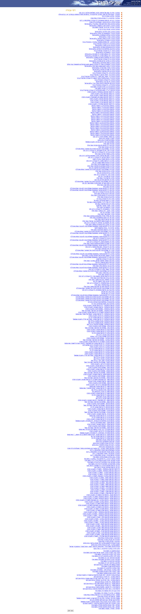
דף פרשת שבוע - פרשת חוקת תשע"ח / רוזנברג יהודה (103, 503)
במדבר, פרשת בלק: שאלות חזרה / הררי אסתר (105, 336)
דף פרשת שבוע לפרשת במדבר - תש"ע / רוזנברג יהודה (102, 519)
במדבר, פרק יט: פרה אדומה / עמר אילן (107, 248)
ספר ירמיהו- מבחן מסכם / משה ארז (108, 573)
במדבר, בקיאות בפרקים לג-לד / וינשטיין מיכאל (105, 133)
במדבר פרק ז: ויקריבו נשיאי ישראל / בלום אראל (105, 38)
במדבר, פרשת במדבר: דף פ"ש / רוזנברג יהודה (105, 347)
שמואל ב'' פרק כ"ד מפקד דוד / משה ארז (107, 593)
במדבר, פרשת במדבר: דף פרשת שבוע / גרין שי (104, 348)
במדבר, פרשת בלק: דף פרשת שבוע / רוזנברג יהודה (103, 329)
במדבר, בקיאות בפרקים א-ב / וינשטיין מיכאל (105, 105)
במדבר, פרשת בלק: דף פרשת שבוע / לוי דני (106, 333)
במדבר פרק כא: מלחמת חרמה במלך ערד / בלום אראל (102, 83)
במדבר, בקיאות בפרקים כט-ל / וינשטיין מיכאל (105, 130)
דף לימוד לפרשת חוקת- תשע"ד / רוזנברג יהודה (105, 479)
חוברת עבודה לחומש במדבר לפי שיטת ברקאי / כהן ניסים (101, 543)
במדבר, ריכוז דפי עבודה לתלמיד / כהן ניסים (106, 445)
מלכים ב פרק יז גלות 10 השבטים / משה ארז (106, 559)
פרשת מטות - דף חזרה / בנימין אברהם (107, 582)
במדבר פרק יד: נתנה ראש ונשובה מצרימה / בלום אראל (102, 66)
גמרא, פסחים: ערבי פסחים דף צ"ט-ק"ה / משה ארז (103, 462)
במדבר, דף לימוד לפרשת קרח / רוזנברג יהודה (105, 102)
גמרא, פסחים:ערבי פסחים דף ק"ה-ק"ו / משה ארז (104, 464)
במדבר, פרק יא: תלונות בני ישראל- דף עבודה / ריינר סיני (102, 223)
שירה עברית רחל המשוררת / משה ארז (107, 591)
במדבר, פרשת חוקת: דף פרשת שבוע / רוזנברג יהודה (103, 366)
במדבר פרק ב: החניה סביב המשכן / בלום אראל (104, 25)
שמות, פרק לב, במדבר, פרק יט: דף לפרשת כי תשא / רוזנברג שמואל (98, 598)
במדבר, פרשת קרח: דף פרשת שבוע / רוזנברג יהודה (103, 419)
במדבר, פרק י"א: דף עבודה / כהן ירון (108, 198)
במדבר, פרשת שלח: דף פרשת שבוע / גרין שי (105, 436)
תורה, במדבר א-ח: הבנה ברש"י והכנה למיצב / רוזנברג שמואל (100, 601)
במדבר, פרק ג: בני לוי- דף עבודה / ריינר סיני (106, 152)
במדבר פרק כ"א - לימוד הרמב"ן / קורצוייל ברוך (105, 74)
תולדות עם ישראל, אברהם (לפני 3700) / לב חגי (105, 600)
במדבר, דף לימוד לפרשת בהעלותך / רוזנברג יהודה (103, 92)
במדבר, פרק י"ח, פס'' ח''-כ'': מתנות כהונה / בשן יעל (103, 202)
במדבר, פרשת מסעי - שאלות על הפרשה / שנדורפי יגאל (102, 378)
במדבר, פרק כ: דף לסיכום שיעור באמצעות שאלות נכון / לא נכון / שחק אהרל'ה (95, 254)
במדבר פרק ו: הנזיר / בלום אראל (109, 37)
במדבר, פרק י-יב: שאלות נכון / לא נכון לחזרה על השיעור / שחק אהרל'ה (97, 250)
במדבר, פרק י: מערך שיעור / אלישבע (108, 205)
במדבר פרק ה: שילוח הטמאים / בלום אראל (106, 35)
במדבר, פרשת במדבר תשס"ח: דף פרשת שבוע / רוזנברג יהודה (99, 341)
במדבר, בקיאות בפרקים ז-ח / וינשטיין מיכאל (106, 111)
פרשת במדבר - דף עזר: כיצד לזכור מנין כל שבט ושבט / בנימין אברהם (98, 578)
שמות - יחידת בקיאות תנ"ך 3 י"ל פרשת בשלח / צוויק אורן (102, 595)
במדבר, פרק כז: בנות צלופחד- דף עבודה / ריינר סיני (103, 283)
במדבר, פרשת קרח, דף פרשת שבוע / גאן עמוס (104, 415)
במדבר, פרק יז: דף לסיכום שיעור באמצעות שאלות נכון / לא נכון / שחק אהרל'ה (95, 236)
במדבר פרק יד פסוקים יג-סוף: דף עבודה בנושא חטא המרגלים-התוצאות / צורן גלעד (93, 64)
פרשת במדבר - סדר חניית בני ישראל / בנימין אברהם (103, 580)
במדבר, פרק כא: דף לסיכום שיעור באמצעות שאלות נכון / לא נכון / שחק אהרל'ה (95, 257)
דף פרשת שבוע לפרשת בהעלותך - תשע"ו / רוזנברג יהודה (101, 515)
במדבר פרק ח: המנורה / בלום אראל (108, 40)
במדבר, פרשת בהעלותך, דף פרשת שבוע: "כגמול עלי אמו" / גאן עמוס (98, 314)
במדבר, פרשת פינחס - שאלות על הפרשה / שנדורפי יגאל (102, 405)
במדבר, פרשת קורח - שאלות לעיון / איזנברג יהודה (104, 410)
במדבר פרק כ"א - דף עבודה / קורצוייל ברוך (106, 73)
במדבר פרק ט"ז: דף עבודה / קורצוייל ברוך (106, 43)
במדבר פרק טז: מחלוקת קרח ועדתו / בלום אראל (104, 49)
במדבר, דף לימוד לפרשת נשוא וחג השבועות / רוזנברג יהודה (101, 97)
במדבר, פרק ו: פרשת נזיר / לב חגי (109, 176)
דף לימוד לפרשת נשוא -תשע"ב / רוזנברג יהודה (105, 486)
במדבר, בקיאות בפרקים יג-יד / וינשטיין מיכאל (105, 118)
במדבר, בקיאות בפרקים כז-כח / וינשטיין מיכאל (105, 128)
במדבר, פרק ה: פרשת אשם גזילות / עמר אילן (105, 164)
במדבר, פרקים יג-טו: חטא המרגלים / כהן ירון (106, 304)
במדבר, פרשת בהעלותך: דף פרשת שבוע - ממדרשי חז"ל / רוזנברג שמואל (96, 319)
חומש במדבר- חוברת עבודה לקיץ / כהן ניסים (105, 545)
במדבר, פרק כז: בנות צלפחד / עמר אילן (107, 285)
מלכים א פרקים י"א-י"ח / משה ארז (109, 558)
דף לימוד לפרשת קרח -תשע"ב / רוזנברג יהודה (105, 489)
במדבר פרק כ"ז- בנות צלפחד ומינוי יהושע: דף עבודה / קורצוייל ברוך (98, 78)
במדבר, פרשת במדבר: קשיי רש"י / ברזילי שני (105, 360)
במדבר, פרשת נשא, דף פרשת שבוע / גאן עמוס (105, 386)
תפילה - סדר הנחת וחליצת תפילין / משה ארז (105, 605)
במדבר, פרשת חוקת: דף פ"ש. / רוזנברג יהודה (105, 364)
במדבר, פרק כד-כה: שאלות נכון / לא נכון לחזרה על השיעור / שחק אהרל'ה (97, 271)
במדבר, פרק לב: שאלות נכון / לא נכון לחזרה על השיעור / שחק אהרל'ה (98, 298)
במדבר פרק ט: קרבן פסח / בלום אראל (107, 45)
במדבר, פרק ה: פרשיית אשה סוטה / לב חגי (106, 162)
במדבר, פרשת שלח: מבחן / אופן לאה (108, 440)
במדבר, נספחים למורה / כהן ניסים (109, 140)
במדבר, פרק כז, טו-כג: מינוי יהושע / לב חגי (106, 281)
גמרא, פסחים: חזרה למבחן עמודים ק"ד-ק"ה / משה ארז (102, 460)
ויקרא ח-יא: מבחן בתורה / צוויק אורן (108, 539)
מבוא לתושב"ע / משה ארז (111, 551)
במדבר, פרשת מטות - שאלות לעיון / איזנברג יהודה (104, 371)
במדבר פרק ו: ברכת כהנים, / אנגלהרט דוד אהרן (104, 22)
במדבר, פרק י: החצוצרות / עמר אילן (108, 207)
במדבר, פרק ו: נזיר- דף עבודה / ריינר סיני (107, 174)
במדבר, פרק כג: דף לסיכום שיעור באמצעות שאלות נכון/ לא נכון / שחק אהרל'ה (95, 267)
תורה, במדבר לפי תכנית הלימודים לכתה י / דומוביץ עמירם (101, 603)
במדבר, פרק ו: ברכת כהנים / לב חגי (108, 173)
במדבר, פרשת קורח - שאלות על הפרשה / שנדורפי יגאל (102, 412)
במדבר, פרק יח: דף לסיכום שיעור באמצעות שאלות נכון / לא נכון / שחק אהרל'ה (95, 240)
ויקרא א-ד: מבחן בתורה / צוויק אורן (109, 538)
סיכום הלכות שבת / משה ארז (110, 566)
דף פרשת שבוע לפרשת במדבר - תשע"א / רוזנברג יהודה (102, 520)
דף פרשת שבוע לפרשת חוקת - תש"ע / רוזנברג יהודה (103, 524)
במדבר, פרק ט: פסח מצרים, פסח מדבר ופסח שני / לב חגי (101, 183)
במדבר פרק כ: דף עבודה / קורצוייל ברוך (107, 80)
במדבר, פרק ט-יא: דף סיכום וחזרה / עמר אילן (105, 195)
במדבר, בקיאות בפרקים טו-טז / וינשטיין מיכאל (105, 112)
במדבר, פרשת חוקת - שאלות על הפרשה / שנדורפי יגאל (102, 362)
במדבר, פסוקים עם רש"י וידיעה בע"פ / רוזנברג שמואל (102, 142)
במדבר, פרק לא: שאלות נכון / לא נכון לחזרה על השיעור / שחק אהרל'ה (98, 297)
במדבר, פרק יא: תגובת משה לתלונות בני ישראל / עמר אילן (101, 221)
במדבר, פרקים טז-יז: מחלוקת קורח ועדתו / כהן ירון (104, 302)
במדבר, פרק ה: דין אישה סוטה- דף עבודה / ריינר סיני (103, 161)
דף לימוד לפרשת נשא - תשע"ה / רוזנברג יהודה (105, 483)
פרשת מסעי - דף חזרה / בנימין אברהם (107, 585)
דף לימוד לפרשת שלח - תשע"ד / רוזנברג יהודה (105, 491)
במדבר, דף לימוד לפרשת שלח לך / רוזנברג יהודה (104, 104)
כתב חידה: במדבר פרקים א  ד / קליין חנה (107, 548)
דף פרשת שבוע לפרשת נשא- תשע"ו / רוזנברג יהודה (103, 529)
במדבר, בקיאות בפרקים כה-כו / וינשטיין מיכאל (105, 126)
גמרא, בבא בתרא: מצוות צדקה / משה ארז (106, 457)
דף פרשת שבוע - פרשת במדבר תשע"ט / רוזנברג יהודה (102, 502)
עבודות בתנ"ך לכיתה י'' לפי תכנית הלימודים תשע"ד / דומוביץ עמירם (98, 575)
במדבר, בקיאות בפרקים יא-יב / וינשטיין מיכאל (105, 116)
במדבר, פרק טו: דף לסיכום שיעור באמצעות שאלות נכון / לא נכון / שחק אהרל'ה (95, 188)
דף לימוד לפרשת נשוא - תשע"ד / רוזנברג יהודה (105, 484)
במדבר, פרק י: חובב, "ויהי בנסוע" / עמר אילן (106, 211)
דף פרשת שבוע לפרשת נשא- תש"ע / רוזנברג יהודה (103, 527)
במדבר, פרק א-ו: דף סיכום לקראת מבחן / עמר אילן (103, 145)
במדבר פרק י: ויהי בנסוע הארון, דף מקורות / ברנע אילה (102, 54)
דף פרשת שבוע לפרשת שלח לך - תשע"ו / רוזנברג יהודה (102, 536)
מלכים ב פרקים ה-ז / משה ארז (110, 561)
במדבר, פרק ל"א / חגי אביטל (110, 291)
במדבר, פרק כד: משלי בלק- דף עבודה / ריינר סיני (104, 269)
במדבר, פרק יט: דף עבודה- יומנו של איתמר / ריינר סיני (102, 247)
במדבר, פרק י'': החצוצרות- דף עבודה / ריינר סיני (104, 209)
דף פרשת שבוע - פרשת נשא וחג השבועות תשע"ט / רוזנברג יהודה (99, 505)
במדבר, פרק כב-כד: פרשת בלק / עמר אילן (106, 266)
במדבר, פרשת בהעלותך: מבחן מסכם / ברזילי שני (104, 321)
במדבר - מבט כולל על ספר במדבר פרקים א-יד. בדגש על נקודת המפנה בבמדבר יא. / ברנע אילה (89, 14)
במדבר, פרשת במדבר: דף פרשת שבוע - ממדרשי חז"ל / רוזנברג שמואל (97, 355)
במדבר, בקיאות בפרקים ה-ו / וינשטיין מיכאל (106, 109)
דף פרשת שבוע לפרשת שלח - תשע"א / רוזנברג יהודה (103, 534)
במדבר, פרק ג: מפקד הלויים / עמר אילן (107, 154)
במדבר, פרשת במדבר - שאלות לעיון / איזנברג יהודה (103, 338)
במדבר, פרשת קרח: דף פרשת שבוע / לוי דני (106, 417)
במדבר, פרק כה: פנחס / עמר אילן (109, 274)
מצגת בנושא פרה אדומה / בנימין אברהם (107, 564)
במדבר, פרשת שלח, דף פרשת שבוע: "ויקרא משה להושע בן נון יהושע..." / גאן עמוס (93, 434)
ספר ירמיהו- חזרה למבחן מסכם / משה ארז (106, 571)
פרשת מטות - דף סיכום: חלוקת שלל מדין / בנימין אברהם (102, 583)
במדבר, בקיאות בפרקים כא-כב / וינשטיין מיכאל (105, 123)
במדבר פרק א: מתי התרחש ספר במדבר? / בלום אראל (102, 24)
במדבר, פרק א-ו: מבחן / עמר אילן (109, 147)
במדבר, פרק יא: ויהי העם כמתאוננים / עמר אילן (105, 217)
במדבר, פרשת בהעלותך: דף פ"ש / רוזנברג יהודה (104, 316)
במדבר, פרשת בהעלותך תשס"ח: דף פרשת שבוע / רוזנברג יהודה (99, 312)
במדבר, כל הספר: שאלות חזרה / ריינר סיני (106, 136)
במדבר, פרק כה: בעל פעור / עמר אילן (108, 273)
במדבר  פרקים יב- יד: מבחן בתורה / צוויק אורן (105, 18)
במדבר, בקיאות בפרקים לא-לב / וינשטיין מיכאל (105, 131)
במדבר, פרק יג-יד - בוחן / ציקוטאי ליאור (107, 228)
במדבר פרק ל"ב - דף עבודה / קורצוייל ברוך (106, 85)
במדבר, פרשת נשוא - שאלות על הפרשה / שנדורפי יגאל (102, 402)
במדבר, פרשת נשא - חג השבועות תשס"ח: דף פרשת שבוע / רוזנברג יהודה (96, 379)
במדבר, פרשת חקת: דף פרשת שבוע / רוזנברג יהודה (103, 369)
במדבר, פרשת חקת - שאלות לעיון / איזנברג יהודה (104, 367)
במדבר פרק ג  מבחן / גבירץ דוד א (109, 29)
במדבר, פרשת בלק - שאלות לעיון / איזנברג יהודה (104, 326)
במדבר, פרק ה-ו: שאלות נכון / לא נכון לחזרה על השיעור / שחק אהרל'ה (98, 169)
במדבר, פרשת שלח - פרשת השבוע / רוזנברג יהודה (103, 424)
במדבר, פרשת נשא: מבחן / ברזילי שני (108, 398)
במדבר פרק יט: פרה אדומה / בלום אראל (107, 71)
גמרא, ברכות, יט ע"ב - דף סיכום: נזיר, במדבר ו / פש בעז (102, 458)
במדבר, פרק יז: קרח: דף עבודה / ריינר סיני (106, 238)
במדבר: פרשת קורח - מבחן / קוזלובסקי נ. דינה (105, 455)
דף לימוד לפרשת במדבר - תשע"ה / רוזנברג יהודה (104, 474)
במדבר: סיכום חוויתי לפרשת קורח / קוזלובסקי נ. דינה (103, 452)
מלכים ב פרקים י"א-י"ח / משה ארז (109, 563)
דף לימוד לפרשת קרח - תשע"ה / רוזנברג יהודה (105, 488)
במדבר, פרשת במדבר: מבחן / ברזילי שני (107, 357)
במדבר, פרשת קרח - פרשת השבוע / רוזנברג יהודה (103, 414)
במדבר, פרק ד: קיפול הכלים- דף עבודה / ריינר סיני (104, 157)
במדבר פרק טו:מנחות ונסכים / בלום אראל (106, 47)
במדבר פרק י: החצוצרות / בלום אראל (108, 52)
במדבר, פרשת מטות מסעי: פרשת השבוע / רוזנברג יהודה (101, 374)
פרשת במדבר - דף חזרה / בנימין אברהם (107, 576)
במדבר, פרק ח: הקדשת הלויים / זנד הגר (107, 180)
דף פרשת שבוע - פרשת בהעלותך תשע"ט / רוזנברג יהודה (102, 498)
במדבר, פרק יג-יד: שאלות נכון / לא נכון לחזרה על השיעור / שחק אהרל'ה (97, 231)
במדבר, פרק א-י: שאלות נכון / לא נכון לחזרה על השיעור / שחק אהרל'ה (98, 149)
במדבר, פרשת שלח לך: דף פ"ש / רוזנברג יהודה (104, 431)
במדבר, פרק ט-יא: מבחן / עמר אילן (108, 197)
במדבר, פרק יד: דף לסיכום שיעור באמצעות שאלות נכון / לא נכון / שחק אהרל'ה (95, 233)
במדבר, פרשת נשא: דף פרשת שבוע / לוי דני (106, 395)
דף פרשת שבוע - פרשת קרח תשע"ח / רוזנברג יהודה (103, 495)
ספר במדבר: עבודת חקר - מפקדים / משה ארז (105, 570)
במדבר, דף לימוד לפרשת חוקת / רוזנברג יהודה (105, 95)
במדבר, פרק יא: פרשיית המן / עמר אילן (107, 219)
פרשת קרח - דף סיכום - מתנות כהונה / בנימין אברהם (103, 587)
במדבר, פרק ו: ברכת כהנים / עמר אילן (108, 171)
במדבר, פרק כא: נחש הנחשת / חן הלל (107, 262)
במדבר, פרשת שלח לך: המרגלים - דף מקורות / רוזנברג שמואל (100, 433)
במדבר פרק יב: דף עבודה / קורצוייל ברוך (107, 59)
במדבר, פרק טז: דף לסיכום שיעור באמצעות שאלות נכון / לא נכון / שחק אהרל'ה (95, 190)
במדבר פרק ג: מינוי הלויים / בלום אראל (107, 31)
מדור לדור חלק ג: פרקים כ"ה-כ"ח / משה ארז (106, 556)
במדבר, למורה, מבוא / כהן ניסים (109, 138)
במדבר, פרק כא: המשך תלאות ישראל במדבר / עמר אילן (102, 260)
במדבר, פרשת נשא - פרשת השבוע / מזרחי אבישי (104, 381)
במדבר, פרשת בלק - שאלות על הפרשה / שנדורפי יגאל (102, 328)
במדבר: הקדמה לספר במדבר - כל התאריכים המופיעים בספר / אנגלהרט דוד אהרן (93, 448)
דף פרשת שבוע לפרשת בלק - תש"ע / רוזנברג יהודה (103, 517)
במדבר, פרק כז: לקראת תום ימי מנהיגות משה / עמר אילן (102, 286)
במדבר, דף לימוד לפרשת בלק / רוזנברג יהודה (105, 93)
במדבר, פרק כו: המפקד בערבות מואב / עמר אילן (104, 279)
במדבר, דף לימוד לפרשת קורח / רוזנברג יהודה (105, 100)
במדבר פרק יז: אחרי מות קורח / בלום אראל (106, 68)
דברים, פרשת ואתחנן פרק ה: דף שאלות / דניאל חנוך (103, 465)
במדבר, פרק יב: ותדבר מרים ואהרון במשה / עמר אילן (103, 224)
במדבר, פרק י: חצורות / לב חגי (110, 212)
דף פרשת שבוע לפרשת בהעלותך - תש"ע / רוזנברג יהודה (102, 512)
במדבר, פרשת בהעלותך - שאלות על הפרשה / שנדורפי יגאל (101, 310)
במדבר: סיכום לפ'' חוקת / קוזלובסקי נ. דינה (106, 453)
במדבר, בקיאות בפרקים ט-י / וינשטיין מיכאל (106, 114)
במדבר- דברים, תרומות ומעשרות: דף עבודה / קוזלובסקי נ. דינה (100, 20)
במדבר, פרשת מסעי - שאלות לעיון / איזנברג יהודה (104, 376)
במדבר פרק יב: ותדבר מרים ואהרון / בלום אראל (104, 61)
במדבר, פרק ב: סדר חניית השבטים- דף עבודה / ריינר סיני (101, 150)
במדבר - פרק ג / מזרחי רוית (111, 16)
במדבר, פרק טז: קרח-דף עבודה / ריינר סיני (106, 192)
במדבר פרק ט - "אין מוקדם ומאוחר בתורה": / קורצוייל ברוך (101, 42)
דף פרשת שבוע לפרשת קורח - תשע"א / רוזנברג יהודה (102, 531)
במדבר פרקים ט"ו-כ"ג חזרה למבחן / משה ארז (105, 87)
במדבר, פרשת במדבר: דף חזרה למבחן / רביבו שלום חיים (101, 345)
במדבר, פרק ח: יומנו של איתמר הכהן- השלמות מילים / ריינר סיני (99, 12)
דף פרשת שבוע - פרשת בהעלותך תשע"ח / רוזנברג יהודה (101, 496)
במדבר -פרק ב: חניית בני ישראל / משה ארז (106, 27)
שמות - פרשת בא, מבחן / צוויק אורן (108, 596)
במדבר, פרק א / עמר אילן (111, 143)
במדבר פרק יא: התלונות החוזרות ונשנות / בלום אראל (103, 57)
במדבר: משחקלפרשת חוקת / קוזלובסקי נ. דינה (105, 450)
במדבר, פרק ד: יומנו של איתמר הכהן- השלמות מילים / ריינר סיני (99, 155)
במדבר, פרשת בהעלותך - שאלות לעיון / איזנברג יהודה (102, 309)
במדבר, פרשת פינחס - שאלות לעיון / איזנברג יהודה (103, 403)
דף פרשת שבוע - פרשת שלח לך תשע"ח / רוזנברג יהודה (102, 508)
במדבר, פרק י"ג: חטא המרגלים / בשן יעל (107, 200)
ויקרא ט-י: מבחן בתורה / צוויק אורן (109, 541)
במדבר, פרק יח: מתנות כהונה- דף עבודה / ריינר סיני (103, 242)
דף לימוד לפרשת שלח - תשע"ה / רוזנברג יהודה (105, 493)
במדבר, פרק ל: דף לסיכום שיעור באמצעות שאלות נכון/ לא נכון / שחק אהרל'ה (95, 295)
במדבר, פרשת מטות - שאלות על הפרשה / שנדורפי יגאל (102, 372)
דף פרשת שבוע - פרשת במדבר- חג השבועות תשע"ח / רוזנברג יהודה (98, 500)
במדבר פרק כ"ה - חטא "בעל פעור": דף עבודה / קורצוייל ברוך (100, 76)
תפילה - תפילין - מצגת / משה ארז (109, 608)
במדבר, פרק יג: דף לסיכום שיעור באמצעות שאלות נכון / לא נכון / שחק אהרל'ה (95, 226)
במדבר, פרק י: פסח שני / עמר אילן (109, 214)
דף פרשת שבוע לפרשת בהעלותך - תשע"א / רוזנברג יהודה (101, 514)
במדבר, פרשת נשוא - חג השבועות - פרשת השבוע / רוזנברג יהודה (99, 400)
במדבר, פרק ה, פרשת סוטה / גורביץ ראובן (106, 159)
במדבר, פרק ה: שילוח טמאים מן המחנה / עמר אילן (103, 166)
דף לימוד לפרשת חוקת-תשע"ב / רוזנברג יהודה (105, 481)
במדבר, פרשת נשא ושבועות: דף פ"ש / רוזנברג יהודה (103, 384)
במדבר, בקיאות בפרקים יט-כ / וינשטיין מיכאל (105, 121)
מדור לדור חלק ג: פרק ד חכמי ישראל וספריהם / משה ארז (101, 552)
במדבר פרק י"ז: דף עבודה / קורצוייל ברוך (107, 50)
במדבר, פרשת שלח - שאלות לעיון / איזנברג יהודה (104, 426)
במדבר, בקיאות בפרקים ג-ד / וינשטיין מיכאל (106, 107)
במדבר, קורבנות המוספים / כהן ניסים (108, 441)
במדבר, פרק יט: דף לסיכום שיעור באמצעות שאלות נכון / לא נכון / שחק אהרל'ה (95, 245)
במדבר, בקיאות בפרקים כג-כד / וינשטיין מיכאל (105, 124)
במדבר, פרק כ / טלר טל (112, 252)
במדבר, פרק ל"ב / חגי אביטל (110, 293)
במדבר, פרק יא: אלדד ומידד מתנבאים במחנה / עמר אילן (102, 216)
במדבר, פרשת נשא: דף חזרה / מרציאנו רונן (106, 391)
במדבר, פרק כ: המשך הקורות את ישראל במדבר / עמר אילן (101, 255)
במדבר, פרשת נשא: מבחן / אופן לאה (108, 397)
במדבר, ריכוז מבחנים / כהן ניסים (109, 446)
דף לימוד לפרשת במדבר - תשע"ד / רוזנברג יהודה (104, 472)
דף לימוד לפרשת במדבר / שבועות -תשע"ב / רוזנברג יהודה (101, 476)
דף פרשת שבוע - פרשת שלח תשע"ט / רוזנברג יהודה (103, 510)
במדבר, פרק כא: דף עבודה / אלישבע (108, 259)
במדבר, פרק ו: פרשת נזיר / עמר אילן (108, 178)
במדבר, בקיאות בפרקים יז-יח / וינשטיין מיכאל (105, 119)
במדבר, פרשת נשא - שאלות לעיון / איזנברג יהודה (104, 383)
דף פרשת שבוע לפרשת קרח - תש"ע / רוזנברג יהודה (103, 533)
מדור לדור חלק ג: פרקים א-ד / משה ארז (107, 554)
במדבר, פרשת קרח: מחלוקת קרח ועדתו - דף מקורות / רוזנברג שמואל (97, 421)
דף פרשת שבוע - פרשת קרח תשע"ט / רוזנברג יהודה (103, 507)
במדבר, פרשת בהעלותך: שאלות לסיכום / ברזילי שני (103, 324)
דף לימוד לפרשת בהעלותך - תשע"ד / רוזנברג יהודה (103, 469)
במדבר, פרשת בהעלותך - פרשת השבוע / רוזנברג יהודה (102, 307)
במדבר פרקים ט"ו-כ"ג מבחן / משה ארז (107, 88)
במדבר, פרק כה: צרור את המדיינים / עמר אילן (105, 278)
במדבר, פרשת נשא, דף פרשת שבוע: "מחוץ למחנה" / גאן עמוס (100, 388)
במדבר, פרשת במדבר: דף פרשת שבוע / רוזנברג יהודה (102, 352)
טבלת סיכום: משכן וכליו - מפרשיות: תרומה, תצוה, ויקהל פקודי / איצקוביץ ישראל (94, 546)
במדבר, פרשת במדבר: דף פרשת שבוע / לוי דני (105, 350)
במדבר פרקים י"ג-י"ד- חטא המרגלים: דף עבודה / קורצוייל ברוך (100, 90)
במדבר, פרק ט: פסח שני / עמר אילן (108, 185)
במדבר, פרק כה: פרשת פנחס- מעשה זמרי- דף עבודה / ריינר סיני (99, 276)
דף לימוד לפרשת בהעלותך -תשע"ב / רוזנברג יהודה (103, 471)
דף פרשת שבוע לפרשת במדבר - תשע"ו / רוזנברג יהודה (102, 522)
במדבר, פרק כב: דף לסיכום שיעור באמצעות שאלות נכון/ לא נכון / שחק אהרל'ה (95, 264)
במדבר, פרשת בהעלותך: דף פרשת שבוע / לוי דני (104, 317)
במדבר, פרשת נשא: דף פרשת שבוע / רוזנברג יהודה (103, 393)
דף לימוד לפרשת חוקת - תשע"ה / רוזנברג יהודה (105, 477)
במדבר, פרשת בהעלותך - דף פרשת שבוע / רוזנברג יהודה (101, 305)
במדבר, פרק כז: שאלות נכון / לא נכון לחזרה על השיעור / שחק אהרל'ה (98, 288)
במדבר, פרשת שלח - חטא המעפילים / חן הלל (105, 422)
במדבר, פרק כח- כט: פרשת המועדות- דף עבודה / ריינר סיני (101, 290)
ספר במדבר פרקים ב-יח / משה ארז (108, 568)
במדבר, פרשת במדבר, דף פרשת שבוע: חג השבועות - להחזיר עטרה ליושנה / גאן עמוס (92, 343)
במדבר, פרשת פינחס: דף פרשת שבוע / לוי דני (105, 407)
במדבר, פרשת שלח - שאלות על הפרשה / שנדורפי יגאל (102, 427)
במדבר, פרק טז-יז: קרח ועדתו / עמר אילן (107, 193)
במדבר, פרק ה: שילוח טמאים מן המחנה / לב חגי (104, 167)
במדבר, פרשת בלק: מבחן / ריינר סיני (108, 335)
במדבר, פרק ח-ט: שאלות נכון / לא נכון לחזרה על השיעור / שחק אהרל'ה (97, 181)
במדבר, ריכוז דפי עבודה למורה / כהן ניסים (106, 443)
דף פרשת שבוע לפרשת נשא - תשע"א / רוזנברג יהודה (103, 526)
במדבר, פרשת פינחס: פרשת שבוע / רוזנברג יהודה (104, 409)
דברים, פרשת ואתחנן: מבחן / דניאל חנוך (107, 467)
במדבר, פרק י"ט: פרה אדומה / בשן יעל (107, 204)
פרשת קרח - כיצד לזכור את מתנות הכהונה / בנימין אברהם (101, 589)
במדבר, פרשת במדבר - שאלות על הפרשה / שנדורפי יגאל (101, 340)
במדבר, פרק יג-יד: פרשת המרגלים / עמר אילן (105, 229)
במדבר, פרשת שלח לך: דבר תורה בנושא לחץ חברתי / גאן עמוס (99, 429)
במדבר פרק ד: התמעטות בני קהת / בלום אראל (105, 33)
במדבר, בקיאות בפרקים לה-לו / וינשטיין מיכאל (105, 135)
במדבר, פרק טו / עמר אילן (111, 186)
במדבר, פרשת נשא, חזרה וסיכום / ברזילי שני (105, 390)
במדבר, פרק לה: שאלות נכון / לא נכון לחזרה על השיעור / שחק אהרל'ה (98, 300)
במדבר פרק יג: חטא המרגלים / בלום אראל (106, 62)
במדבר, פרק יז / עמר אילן (112, 235)
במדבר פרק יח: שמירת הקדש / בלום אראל (106, 69)
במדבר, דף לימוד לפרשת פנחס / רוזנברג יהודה (105, 99)
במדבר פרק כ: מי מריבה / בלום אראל (108, 81)
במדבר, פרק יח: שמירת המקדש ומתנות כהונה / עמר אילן (102, 243)
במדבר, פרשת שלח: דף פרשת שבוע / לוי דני (105, 438)
